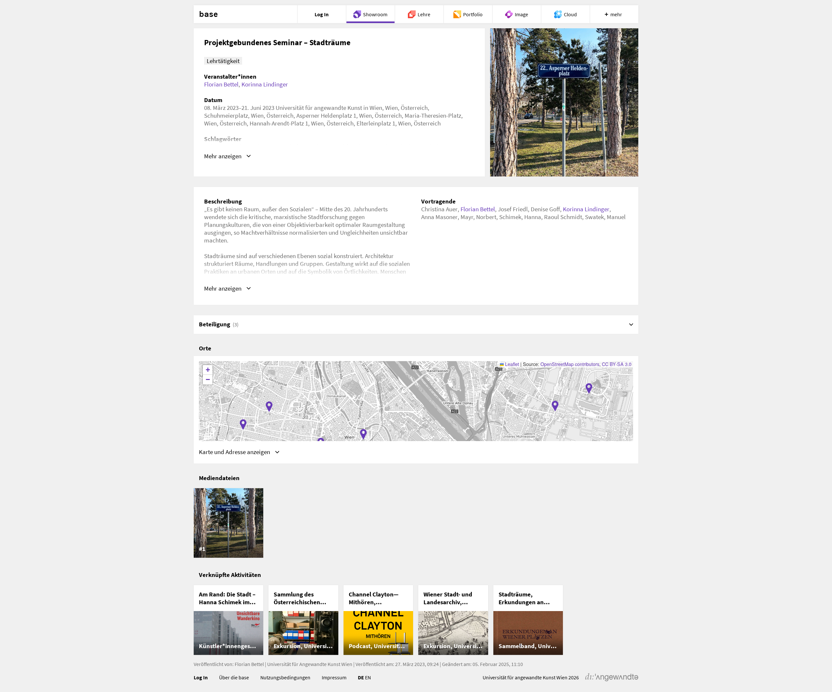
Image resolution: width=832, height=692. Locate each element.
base (208, 14)
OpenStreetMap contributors (569, 364)
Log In (201, 677)
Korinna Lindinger (264, 84)
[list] (416, 523)
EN (368, 677)
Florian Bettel (221, 84)
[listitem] (228, 523)
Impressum (334, 677)
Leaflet (511, 364)
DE (361, 677)
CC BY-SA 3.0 (616, 364)
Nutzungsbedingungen (285, 677)
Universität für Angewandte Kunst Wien (309, 664)
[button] (589, 388)
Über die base (234, 677)
